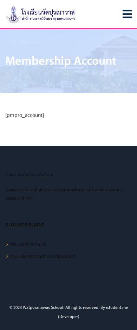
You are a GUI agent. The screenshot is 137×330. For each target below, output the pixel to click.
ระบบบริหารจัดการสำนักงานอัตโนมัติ (43, 256)
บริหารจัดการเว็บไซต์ (28, 244)
